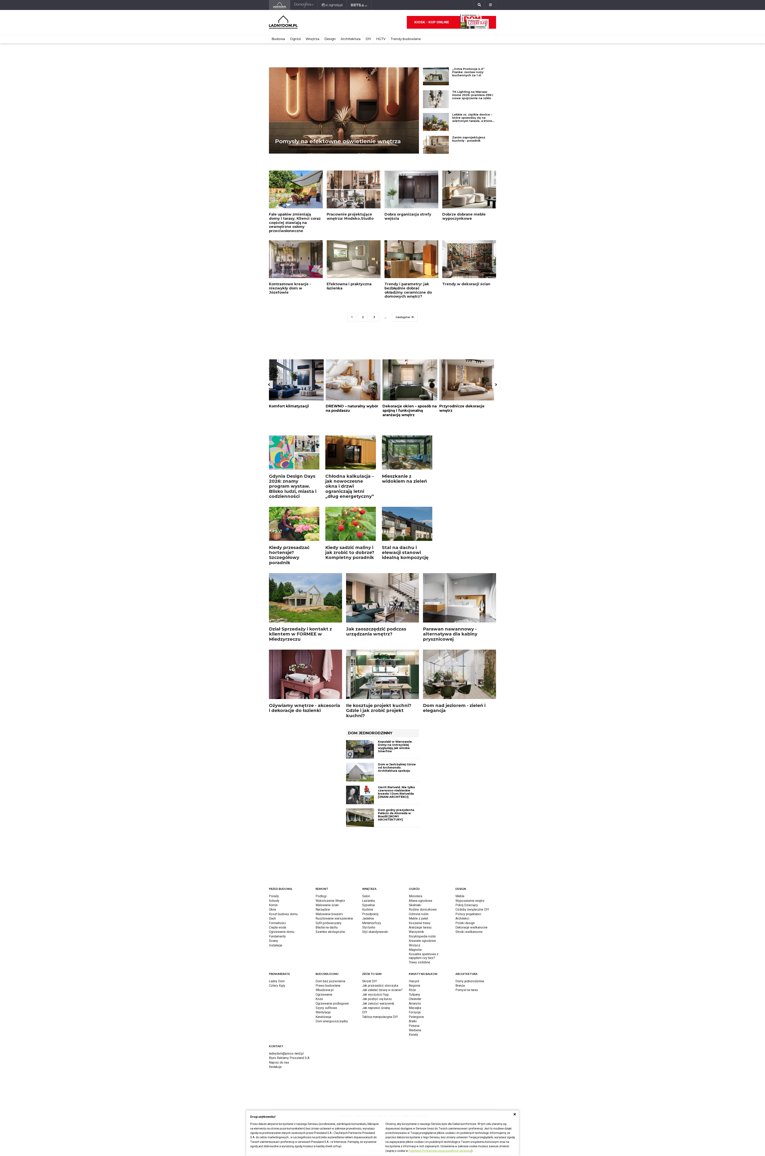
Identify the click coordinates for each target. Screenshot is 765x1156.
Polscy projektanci (468, 835)
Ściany (273, 861)
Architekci (462, 839)
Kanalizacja (323, 937)
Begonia (414, 906)
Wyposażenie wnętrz (469, 821)
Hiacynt (414, 902)
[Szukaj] (479, 5)
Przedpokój (370, 835)
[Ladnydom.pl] (279, 5)
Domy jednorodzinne (469, 902)
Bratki (413, 942)
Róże (412, 911)
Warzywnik (416, 852)
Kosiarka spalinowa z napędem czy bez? (423, 876)
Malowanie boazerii (329, 835)
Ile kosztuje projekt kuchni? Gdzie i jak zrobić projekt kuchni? (378, 674)
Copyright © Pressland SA (382, 1025)
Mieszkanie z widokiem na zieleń (404, 443)
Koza (319, 920)
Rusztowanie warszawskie (334, 839)
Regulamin (389, 1032)
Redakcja (275, 987)
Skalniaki (415, 826)
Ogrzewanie (324, 915)
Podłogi (321, 817)
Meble (459, 817)
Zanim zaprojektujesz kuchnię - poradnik (468, 127)
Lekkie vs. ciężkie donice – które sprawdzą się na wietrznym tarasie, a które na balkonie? (472, 107)
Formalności (277, 844)
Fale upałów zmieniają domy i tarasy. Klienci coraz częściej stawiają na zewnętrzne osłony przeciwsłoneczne (295, 203)
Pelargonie (416, 937)
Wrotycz (414, 866)
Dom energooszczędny (332, 942)
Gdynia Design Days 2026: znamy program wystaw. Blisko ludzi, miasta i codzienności (292, 450)
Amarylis (415, 924)
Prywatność (373, 1032)
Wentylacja (323, 933)
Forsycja (415, 933)
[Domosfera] (304, 5)
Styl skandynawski (375, 852)
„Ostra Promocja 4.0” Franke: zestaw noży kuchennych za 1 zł (468, 60)
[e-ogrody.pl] (332, 5)
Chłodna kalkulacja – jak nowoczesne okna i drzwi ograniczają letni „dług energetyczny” (349, 450)
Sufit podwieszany (328, 844)
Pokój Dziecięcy (466, 826)
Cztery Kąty (277, 906)
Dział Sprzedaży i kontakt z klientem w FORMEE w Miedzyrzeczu (300, 598)
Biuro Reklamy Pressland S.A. (289, 978)
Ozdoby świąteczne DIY (472, 830)
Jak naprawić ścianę (376, 928)
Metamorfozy (371, 844)
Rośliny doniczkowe (423, 830)
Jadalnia (368, 839)
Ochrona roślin (419, 835)
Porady (274, 817)
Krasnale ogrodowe (422, 861)
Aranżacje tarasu (420, 848)
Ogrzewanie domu (281, 852)
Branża (460, 906)
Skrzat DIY (369, 902)
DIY (368, 39)
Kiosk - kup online (431, 22)
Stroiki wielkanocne (469, 852)
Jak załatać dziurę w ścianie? (382, 911)
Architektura (351, 39)
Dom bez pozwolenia (330, 902)
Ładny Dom (277, 902)
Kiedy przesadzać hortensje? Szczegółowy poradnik (289, 519)
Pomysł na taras (466, 911)
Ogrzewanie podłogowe (332, 924)
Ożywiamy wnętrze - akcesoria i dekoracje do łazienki (304, 672)
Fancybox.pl (389, 1039)
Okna (272, 830)
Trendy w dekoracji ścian (466, 265)
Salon (366, 817)
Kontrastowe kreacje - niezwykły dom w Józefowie (290, 269)
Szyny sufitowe (326, 928)
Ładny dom (345, 1004)
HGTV (380, 39)
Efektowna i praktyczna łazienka (349, 267)
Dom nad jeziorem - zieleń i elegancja (454, 672)
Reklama (358, 1032)
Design (330, 39)
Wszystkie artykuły (410, 1032)
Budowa (278, 39)
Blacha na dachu (327, 848)
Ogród (295, 39)
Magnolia (415, 870)
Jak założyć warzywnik (378, 924)
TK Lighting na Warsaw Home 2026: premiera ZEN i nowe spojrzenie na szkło (472, 83)
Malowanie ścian (327, 826)
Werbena (415, 951)
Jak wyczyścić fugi (375, 915)
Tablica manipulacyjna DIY (380, 937)
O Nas (347, 1032)
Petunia (414, 946)
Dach (272, 839)
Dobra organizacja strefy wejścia (407, 197)
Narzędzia (323, 830)
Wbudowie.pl (324, 911)
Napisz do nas (279, 983)
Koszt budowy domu (283, 835)
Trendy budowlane (405, 39)
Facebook (383, 1012)
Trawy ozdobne (419, 883)
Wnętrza (312, 39)
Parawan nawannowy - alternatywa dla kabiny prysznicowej (450, 598)
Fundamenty (277, 857)
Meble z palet (418, 839)
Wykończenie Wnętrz (330, 821)
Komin (273, 826)
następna (403, 298)
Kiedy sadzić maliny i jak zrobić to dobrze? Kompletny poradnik (349, 517)
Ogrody (381, 1004)
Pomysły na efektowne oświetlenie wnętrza (338, 129)
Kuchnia (367, 830)
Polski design (465, 844)
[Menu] (490, 5)
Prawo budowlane (328, 906)
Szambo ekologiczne (330, 852)
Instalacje (275, 866)
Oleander (415, 920)
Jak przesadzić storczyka (380, 906)
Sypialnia (368, 826)
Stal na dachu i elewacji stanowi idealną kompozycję (405, 517)
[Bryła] (359, 5)
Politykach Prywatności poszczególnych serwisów (440, 1150)
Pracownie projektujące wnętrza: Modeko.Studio (350, 197)
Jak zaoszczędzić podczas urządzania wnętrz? (376, 595)
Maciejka (415, 928)
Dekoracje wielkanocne (471, 848)
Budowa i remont (364, 1004)
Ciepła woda (277, 848)
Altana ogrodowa (420, 821)
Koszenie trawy (420, 844)
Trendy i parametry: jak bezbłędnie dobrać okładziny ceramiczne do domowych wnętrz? (408, 271)
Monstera (415, 817)
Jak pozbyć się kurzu (377, 920)
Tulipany (414, 915)
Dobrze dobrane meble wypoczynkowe (464, 197)
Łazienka (368, 821)
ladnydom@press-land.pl (286, 974)
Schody (274, 821)
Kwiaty (413, 955)
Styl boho (368, 848)
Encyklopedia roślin (422, 857)
